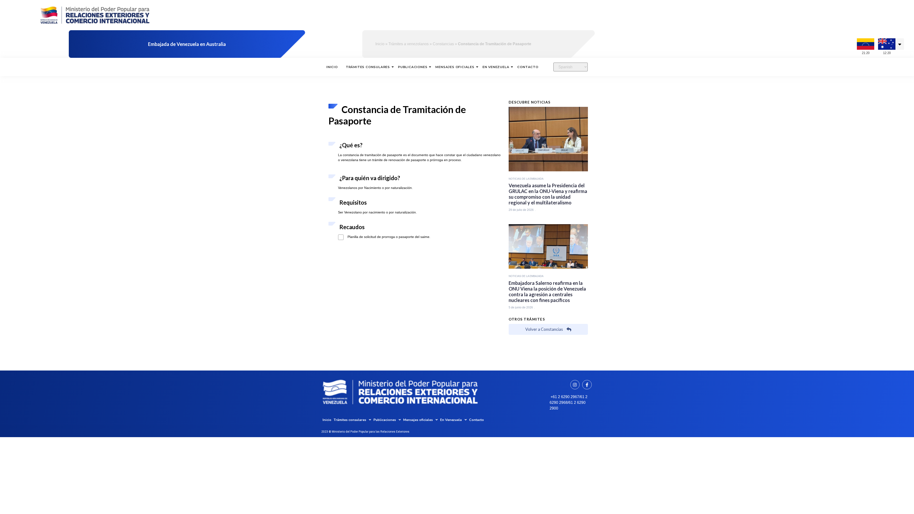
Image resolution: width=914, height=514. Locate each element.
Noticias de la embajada (526, 178)
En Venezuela (495, 67)
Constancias (443, 44)
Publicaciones (412, 67)
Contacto (527, 67)
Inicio (379, 44)
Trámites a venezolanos (408, 44)
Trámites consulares (368, 67)
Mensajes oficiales (454, 67)
